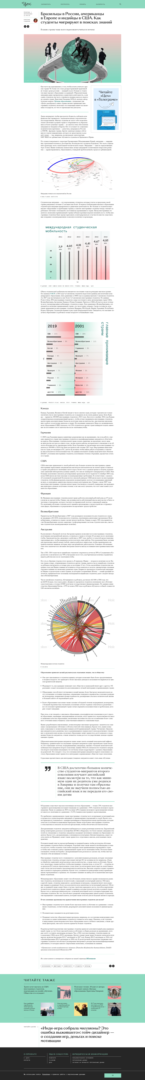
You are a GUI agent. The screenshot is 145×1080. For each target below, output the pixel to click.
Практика (27, 12)
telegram (52, 1060)
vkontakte (52, 1058)
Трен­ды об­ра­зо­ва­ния (62, 101)
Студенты (78, 966)
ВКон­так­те (91, 958)
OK (113, 1075)
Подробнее (46, 1074)
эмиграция (57, 966)
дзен (50, 1062)
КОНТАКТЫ (27, 1060)
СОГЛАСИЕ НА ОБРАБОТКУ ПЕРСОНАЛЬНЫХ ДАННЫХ (88, 1062)
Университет (68, 966)
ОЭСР (52, 294)
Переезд (87, 966)
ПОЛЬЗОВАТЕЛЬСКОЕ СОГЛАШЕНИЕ (82, 1058)
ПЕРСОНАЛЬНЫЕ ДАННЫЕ (79, 1060)
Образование (28, 14)
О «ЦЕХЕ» (27, 1058)
